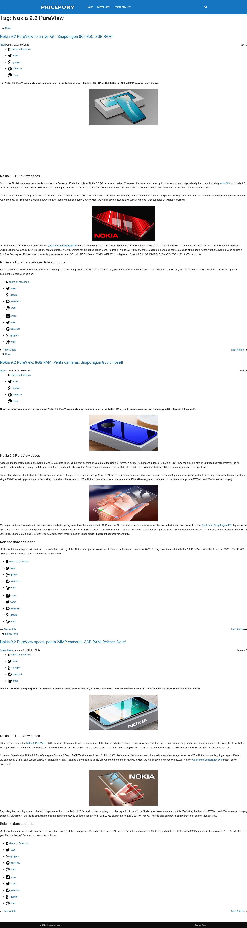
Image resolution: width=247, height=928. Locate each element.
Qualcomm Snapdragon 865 (63, 245)
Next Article (237, 349)
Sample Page (200, 925)
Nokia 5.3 (224, 183)
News (8, 28)
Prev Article (9, 349)
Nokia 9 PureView (35, 743)
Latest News (103, 7)
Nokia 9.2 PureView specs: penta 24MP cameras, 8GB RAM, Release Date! (63, 642)
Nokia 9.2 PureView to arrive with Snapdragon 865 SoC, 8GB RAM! (56, 36)
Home (90, 7)
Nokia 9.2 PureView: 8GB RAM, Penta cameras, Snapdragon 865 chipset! (61, 362)
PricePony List (123, 7)
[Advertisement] (123, 147)
